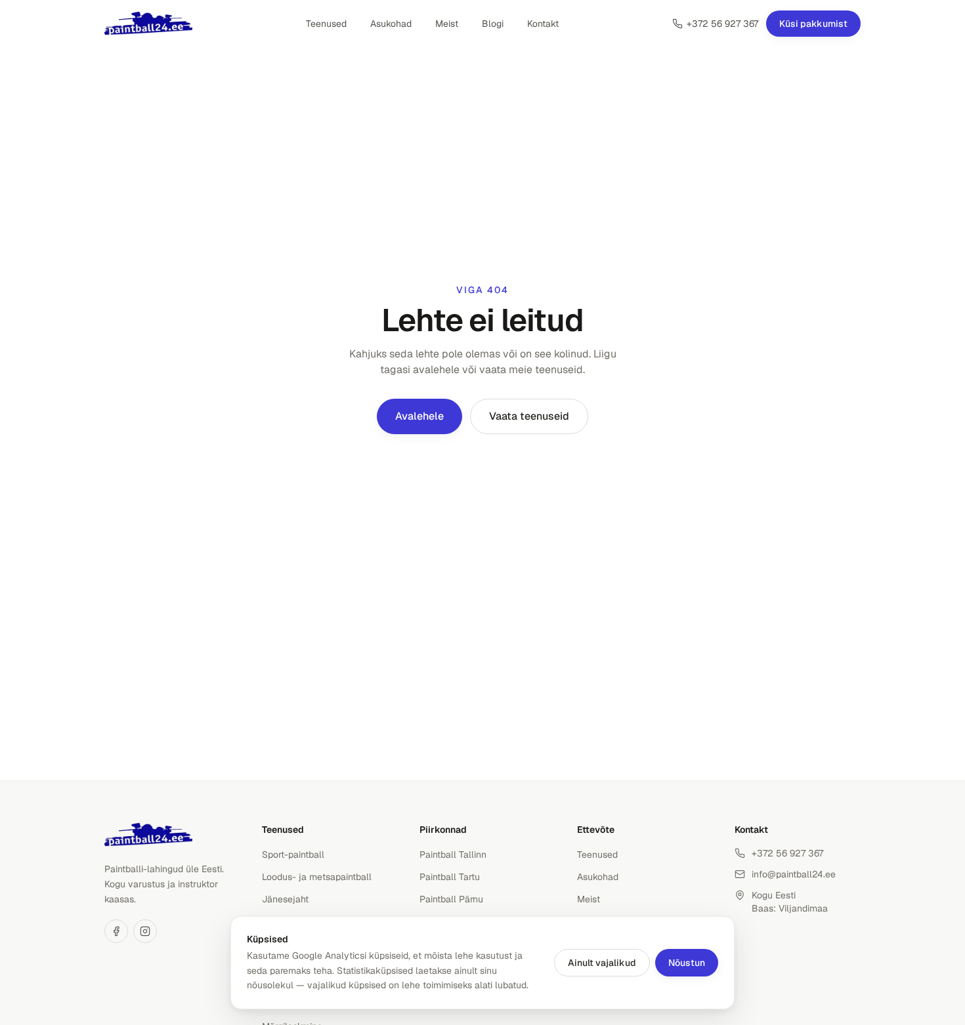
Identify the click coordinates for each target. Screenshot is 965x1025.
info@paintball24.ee (794, 874)
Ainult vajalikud (602, 963)
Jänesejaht (285, 899)
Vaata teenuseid (529, 416)
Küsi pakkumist (813, 24)
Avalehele (419, 416)
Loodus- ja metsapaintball (317, 877)
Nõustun (686, 963)
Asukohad (391, 24)
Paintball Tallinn (452, 854)
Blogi (493, 24)
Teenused (326, 24)
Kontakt (543, 24)
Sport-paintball (293, 854)
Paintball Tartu (449, 877)
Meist (446, 24)
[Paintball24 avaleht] (148, 23)
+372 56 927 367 (722, 24)
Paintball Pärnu (451, 899)
